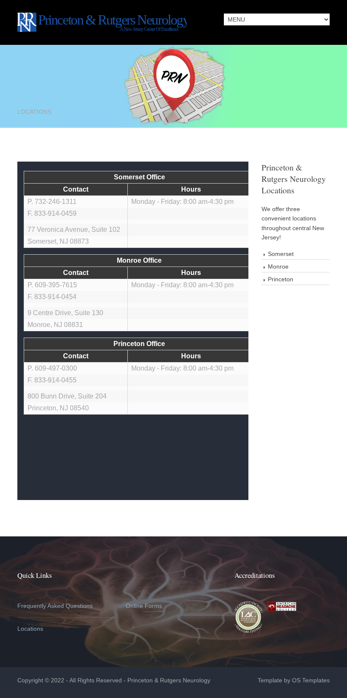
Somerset (281, 253)
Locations (30, 628)
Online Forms (144, 605)
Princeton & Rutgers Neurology (169, 680)
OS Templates (311, 680)
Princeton (280, 279)
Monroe (278, 266)
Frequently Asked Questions (55, 605)
